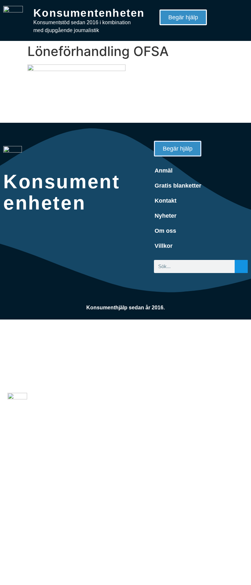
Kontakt (165, 200)
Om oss (165, 231)
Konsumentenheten (88, 13)
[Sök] (241, 266)
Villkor (164, 246)
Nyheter (165, 215)
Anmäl (164, 170)
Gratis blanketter (178, 185)
